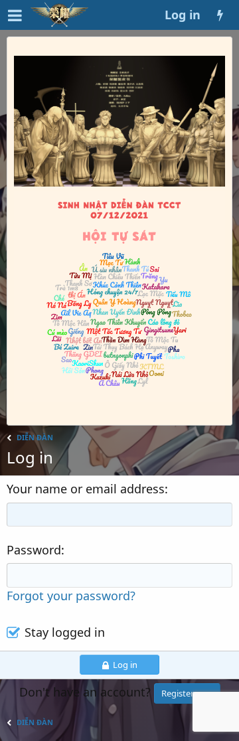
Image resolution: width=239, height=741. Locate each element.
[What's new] (219, 15)
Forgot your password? (71, 596)
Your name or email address (86, 489)
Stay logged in (65, 632)
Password (34, 550)
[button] (15, 15)
